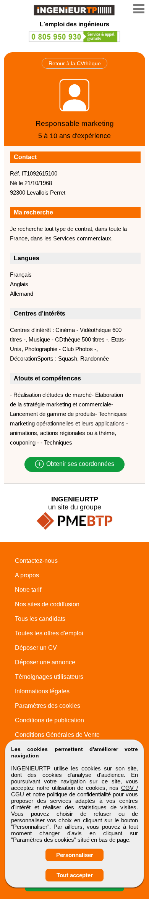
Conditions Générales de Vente (57, 734)
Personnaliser (74, 855)
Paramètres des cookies (47, 705)
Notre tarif (28, 589)
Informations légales (42, 691)
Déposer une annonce (45, 662)
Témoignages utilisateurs (49, 676)
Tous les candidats (40, 618)
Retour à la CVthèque (75, 63)
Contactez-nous (36, 560)
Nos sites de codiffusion (47, 604)
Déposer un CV (36, 647)
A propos (27, 575)
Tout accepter (75, 875)
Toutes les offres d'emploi (49, 633)
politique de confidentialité (79, 794)
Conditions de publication (49, 720)
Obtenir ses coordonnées (79, 464)
